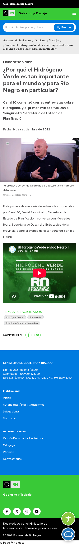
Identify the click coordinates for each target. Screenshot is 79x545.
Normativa (9, 418)
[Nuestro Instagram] (27, 511)
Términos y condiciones (41, 528)
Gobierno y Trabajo (47, 40)
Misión (7, 398)
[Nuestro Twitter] (17, 511)
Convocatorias (12, 459)
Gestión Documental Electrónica (23, 438)
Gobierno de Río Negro (17, 40)
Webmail (8, 452)
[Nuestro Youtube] (37, 511)
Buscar (66, 27)
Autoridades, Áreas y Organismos (23, 404)
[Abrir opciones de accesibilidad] (68, 519)
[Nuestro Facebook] (7, 511)
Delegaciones (11, 411)
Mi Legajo (9, 445)
